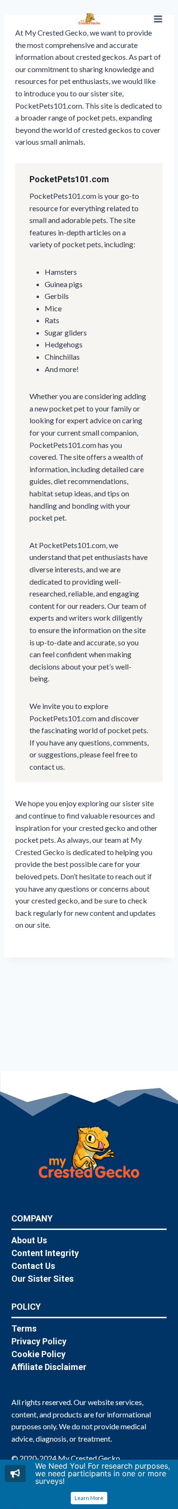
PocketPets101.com (69, 179)
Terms (24, 1328)
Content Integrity (45, 1253)
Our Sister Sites (42, 1279)
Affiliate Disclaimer (48, 1367)
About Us (29, 1240)
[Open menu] (158, 18)
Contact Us (33, 1266)
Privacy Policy (38, 1341)
